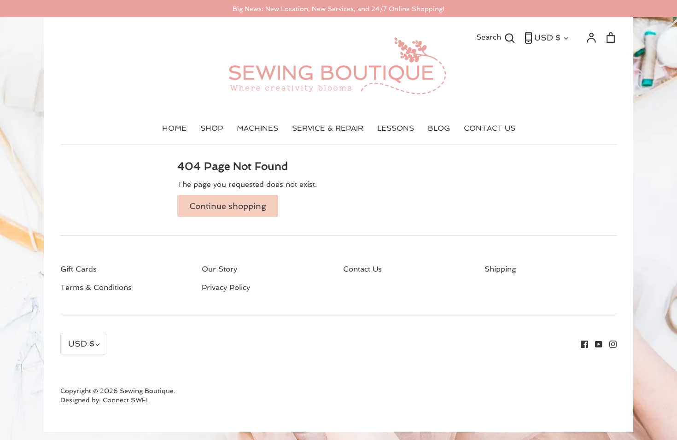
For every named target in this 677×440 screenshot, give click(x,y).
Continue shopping (227, 206)
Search (495, 36)
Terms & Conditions (96, 287)
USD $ (547, 37)
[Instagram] (609, 343)
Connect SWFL (126, 400)
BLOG (439, 128)
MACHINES (257, 128)
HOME (174, 128)
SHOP (211, 128)
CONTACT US (489, 128)
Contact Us (362, 269)
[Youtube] (595, 343)
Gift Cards (78, 269)
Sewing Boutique (147, 390)
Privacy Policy (226, 287)
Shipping (500, 269)
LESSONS (395, 128)
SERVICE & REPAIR (327, 128)
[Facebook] (581, 343)
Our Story (219, 269)
